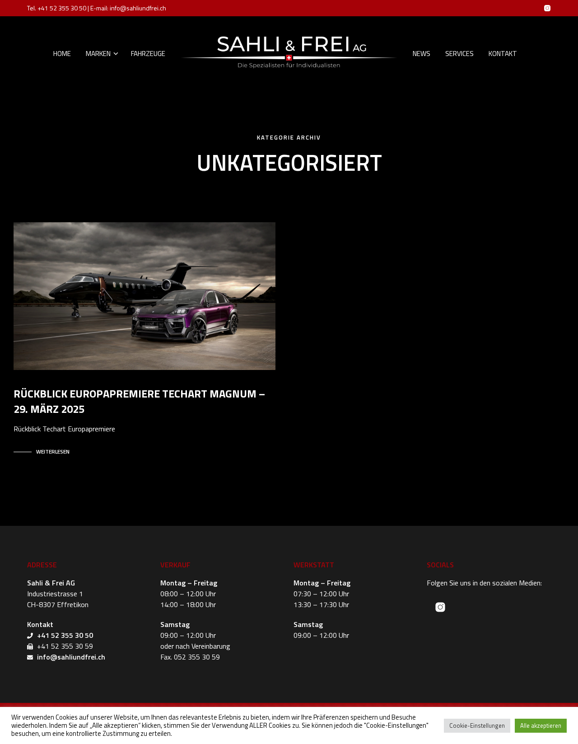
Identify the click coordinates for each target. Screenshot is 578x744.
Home (62, 54)
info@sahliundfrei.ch (138, 8)
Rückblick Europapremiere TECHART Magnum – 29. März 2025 (139, 401)
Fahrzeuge (148, 54)
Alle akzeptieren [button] (540, 725)
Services (459, 54)
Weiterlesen (53, 452)
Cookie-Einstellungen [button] (477, 725)
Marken (98, 54)
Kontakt (503, 54)
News (421, 54)
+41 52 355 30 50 (61, 8)
